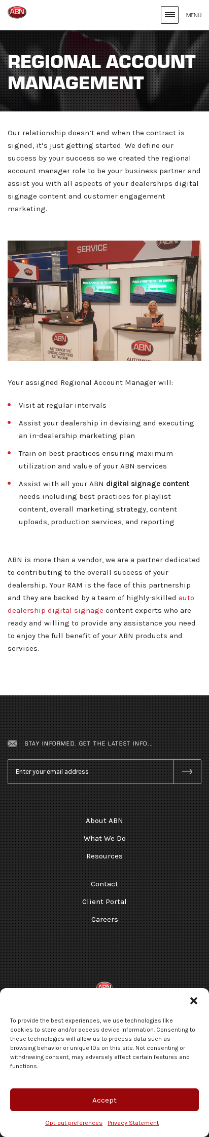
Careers (104, 919)
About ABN (104, 820)
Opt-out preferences (73, 1122)
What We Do (105, 838)
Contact (104, 883)
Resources (104, 855)
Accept (104, 1100)
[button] (194, 1001)
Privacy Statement (133, 1122)
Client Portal (104, 901)
